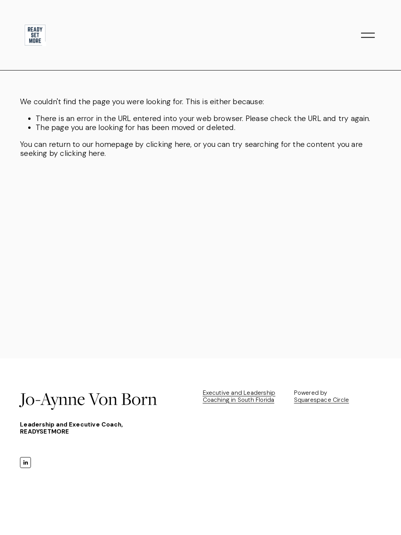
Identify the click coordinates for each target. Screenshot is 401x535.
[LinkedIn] (25, 462)
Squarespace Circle (321, 399)
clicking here (168, 144)
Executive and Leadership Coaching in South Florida (239, 396)
